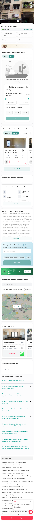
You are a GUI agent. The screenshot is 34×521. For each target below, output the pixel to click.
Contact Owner (18, 162)
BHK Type (25, 133)
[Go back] (3, 3)
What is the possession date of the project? (14, 257)
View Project (11, 353)
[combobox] (18, 284)
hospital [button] (20, 289)
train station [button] (9, 289)
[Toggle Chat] (31, 512)
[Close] (30, 502)
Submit (17, 119)
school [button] (29, 289)
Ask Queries (17, 262)
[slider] (6, 99)
